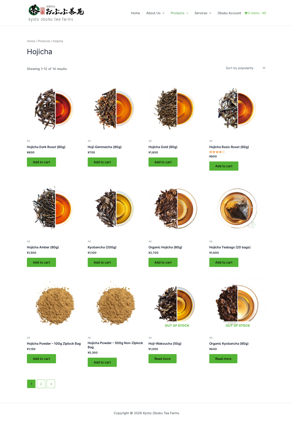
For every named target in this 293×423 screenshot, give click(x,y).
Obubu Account (229, 13)
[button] (162, 13)
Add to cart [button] (41, 162)
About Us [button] (153, 13)
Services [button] (201, 13)
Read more (162, 359)
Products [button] (177, 13)
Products (44, 41)
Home (135, 13)
